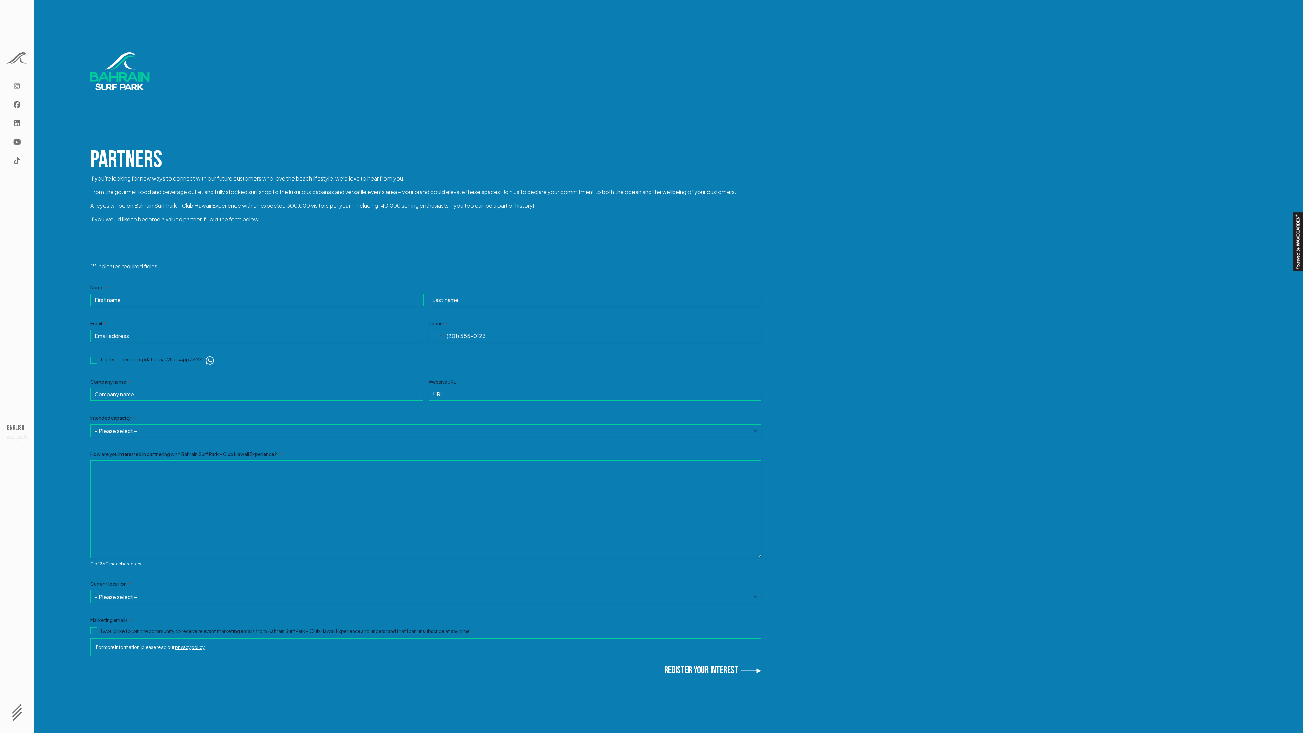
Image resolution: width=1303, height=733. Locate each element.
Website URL (442, 382)
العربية (17, 437)
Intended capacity (112, 418)
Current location (110, 584)
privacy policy (190, 647)
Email (98, 323)
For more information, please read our (150, 647)
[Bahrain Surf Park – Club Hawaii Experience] (16, 58)
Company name (110, 382)
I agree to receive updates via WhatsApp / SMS (151, 359)
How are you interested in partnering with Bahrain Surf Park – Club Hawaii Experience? (185, 454)
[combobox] (437, 336)
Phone (438, 323)
